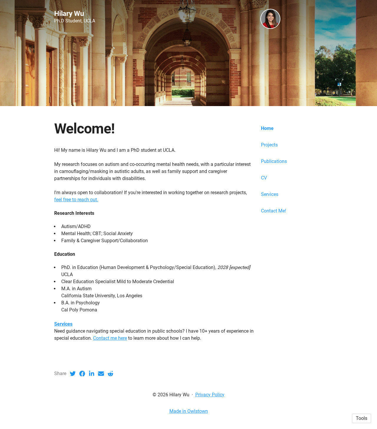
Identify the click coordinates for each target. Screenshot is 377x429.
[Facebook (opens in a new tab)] (82, 374)
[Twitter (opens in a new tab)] (73, 374)
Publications (274, 161)
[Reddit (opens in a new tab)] (110, 374)
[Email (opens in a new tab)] (101, 374)
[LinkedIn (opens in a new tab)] (92, 374)
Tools (361, 418)
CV (264, 178)
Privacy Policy (209, 394)
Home (267, 128)
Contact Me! (273, 211)
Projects (269, 145)
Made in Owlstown (188, 411)
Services (269, 194)
